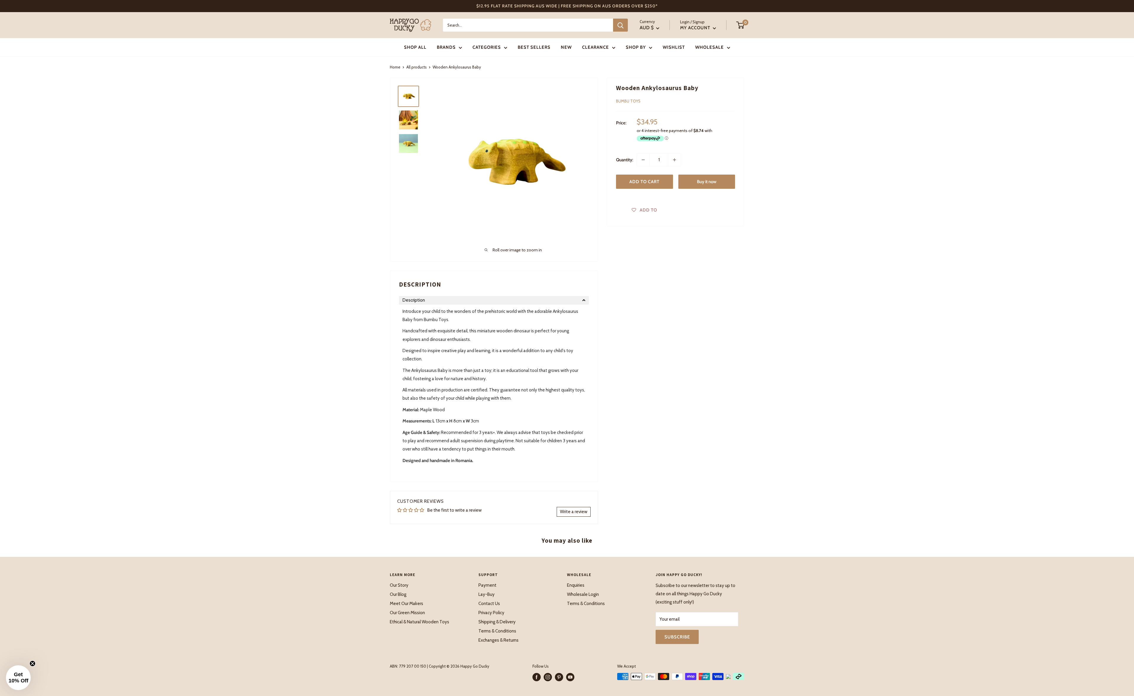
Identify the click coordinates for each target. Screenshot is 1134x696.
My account (695, 27)
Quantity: (624, 159)
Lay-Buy (486, 594)
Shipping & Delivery (497, 622)
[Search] (620, 25)
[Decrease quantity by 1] (643, 160)
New (566, 47)
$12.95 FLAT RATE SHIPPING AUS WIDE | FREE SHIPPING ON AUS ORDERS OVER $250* (567, 6)
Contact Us (489, 603)
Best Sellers (534, 47)
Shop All (415, 47)
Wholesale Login (583, 594)
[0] (740, 25)
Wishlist (674, 47)
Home (395, 67)
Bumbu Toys (628, 101)
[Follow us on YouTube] (570, 677)
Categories (486, 47)
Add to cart (644, 181)
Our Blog (398, 594)
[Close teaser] (32, 663)
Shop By (636, 47)
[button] (494, 300)
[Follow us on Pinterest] (559, 677)
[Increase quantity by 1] (674, 160)
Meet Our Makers (406, 603)
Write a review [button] (573, 511)
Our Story (399, 585)
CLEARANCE (595, 47)
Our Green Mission (407, 612)
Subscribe (677, 637)
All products (416, 67)
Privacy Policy (491, 612)
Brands (446, 47)
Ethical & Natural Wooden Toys (419, 622)
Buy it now (706, 181)
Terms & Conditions (497, 631)
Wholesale (709, 47)
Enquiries (575, 585)
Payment (487, 585)
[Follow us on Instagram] (548, 677)
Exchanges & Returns (498, 640)
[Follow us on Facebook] (536, 677)
